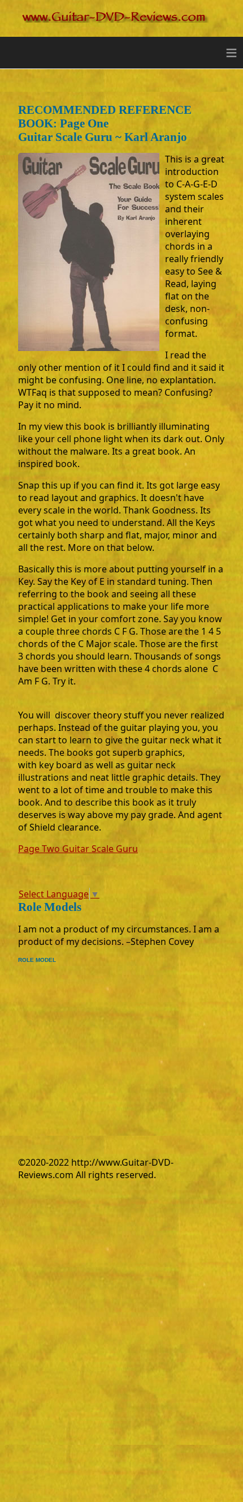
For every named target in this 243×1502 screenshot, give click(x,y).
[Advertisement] (113, 1042)
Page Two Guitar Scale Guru (78, 848)
